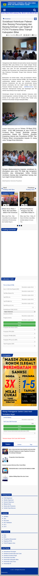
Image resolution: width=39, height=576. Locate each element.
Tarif (5, 518)
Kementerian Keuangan (10, 551)
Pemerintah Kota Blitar (9, 557)
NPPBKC (6, 516)
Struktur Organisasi (9, 500)
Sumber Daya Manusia (10, 508)
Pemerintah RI (7, 563)
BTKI (5, 537)
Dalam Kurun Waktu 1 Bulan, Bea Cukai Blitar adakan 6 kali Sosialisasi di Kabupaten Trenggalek (10, 212)
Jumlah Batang (7, 417)
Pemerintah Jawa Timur (10, 561)
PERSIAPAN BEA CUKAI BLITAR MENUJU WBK (22, 468)
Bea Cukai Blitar (12, 35)
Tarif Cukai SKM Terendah (10, 421)
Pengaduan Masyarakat (10, 539)
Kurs (5, 535)
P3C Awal (6, 520)
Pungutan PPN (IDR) (8, 331)
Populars (7, 444)
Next (35, 199)
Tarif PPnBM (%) (7, 301)
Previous (2, 199)
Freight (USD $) (7, 318)
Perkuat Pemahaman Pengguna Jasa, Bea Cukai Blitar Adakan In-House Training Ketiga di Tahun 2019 (28, 212)
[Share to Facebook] (11, 200)
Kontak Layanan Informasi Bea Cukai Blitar (14, 465)
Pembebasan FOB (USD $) (10, 309)
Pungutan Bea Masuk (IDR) (10, 327)
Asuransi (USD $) (7, 314)
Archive (19, 444)
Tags (31, 444)
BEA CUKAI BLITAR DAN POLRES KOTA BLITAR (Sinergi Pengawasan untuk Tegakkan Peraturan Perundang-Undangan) (22, 451)
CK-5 (5, 526)
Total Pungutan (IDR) (8, 343)
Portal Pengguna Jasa (9, 543)
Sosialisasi (8, 18)
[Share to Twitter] (13, 200)
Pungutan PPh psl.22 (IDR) (10, 339)
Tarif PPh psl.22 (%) (8, 305)
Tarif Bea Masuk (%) (8, 293)
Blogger (10, 572)
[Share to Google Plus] (16, 200)
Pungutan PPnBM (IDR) (9, 335)
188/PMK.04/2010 (28, 87)
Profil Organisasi (8, 498)
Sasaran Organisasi (9, 502)
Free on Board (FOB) (8, 285)
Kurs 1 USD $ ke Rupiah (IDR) (11, 289)
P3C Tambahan (8, 522)
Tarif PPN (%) (6, 297)
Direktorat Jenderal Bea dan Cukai (12, 553)
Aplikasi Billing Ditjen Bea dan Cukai (18, 476)
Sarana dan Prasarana (9, 506)
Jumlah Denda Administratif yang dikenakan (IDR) (16, 431)
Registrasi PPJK (8, 541)
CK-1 (5, 524)
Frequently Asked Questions (16, 457)
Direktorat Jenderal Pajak (10, 555)
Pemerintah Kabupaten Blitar (11, 559)
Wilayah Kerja (7, 504)
